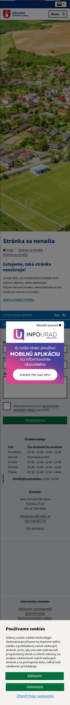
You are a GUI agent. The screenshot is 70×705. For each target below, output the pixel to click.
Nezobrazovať (47, 325)
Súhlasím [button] (34, 675)
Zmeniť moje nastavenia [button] (35, 696)
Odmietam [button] (35, 687)
